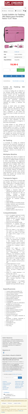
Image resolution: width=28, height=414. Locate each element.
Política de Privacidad (8, 371)
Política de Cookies (19, 383)
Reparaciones (18, 387)
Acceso (11, 11)
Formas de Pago (19, 384)
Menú (5, 11)
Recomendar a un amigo (18, 81)
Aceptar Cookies (17, 403)
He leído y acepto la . (13, 374)
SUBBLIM (17, 52)
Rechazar (10, 403)
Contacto (19, 11)
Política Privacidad (7, 383)
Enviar (20, 377)
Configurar (4, 403)
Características (6, 81)
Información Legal (19, 381)
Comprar (20, 70)
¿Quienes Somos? (19, 386)
